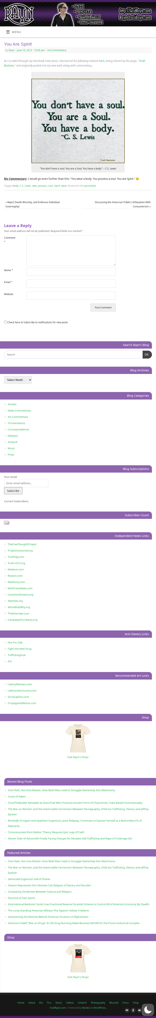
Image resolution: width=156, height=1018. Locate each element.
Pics (49, 1002)
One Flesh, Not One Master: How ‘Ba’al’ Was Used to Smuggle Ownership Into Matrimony (61, 790)
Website (8, 294)
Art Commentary (56, 50)
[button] (148, 1010)
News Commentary (19, 410)
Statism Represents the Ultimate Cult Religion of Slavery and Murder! (49, 885)
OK (146, 354)
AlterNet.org (15, 601)
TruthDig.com (16, 557)
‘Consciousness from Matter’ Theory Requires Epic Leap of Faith (46, 832)
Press (11, 454)
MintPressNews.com (20, 588)
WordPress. (99, 1007)
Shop (136, 1002)
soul (50, 185)
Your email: (10, 477)
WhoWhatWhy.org (19, 607)
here (102, 61)
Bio (41, 1002)
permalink (90, 185)
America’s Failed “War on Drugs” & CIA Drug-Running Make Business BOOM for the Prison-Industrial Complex (74, 923)
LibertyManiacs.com (20, 684)
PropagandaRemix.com (22, 703)
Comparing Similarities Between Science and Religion (40, 891)
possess (42, 185)
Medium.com (16, 569)
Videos (70, 1002)
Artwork (12, 442)
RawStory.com (16, 582)
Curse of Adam (17, 796)
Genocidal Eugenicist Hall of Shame (29, 879)
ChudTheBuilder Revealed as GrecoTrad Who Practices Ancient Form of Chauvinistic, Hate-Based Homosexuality (75, 803)
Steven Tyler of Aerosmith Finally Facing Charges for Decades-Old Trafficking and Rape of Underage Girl (70, 838)
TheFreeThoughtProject (22, 544)
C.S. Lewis (25, 185)
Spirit (57, 185)
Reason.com (15, 575)
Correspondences (18, 429)
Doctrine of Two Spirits (21, 898)
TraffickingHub (17, 655)
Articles (12, 404)
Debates (13, 435)
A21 (10, 661)
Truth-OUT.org (16, 563)
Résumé (113, 1002)
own (34, 185)
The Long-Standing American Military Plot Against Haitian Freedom (48, 910)
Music (11, 448)
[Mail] (126, 1010)
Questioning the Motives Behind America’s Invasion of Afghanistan (48, 917)
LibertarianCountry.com (22, 690)
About (31, 1002)
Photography (98, 1002)
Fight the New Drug (19, 649)
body (15, 185)
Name (8, 270)
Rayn (11, 50)
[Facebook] (132, 1010)
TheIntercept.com (18, 613)
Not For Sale (15, 642)
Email (8, 282)
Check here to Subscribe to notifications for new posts (37, 322)
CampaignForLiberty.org (22, 620)
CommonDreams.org (20, 594)
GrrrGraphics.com (18, 697)
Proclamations (16, 423)
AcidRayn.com (58, 1007)
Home (20, 1002)
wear (64, 185)
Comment (9, 239)
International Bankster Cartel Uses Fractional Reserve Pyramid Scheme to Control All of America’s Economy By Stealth (78, 904)
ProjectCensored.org (20, 550)
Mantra (86, 1007)
